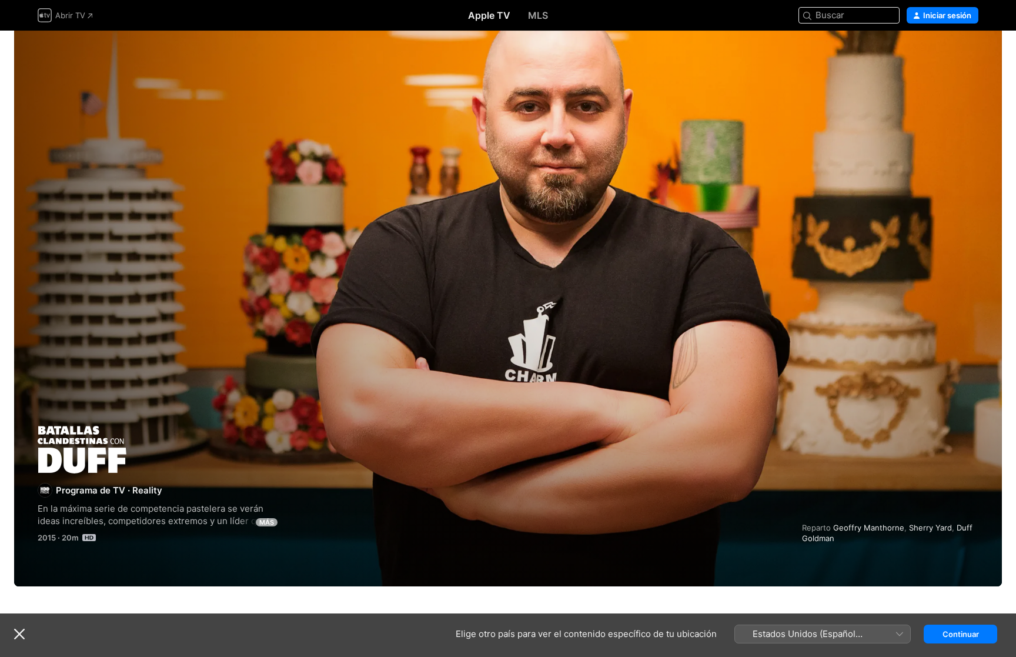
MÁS (266, 522)
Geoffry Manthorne (868, 527)
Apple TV (489, 15)
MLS (538, 15)
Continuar (961, 634)
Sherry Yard (930, 527)
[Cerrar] (19, 634)
